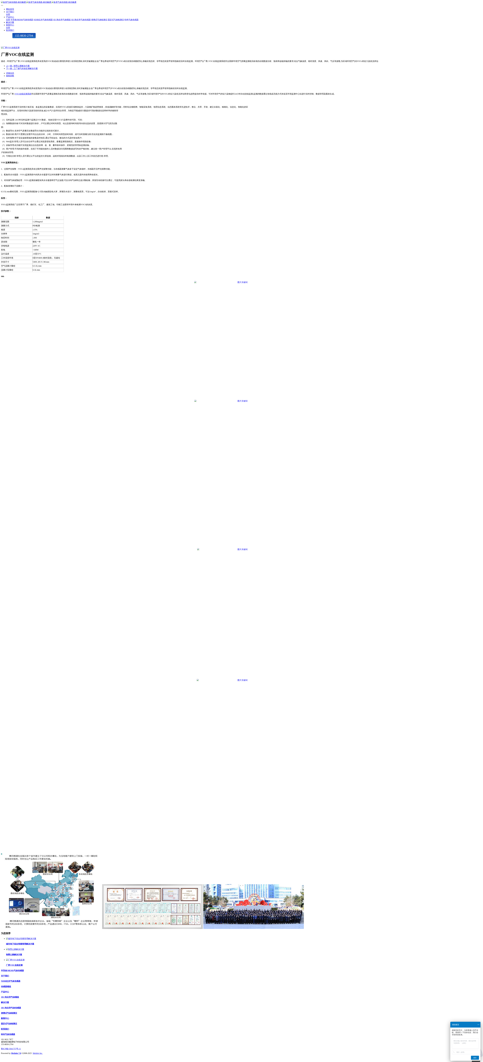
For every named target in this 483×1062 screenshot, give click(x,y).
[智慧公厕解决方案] (15, 949)
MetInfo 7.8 (16, 1053)
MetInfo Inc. (38, 1053)
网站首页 (10, 9)
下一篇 (22, 68)
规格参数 (10, 76)
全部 (8, 14)
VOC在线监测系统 (23, 94)
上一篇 (18, 66)
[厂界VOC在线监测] (15, 960)
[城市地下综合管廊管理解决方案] (21, 939)
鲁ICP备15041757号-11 (11, 1049)
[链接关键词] (241, 282)
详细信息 (10, 73)
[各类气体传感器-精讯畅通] (241, 2)
